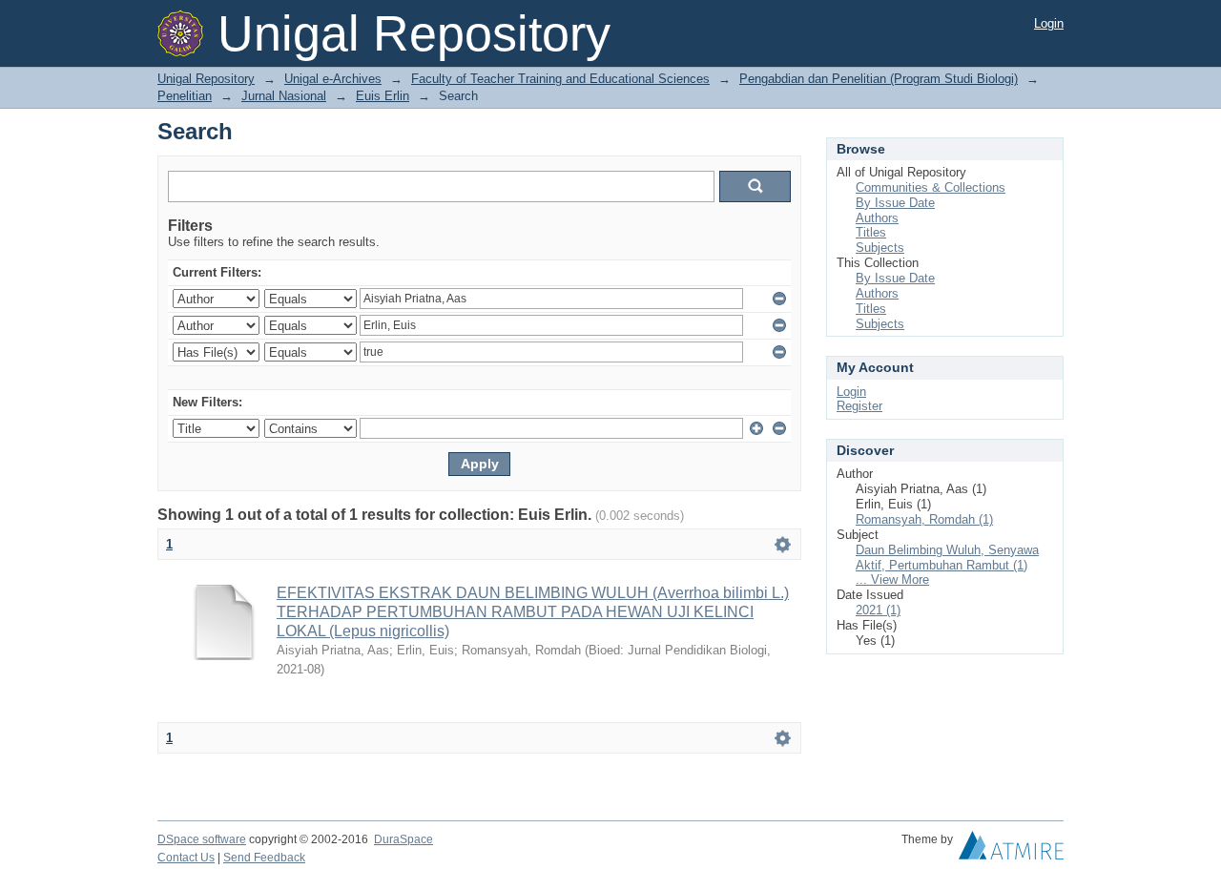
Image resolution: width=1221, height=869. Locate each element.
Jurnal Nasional (283, 96)
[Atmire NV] (1011, 850)
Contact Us (186, 857)
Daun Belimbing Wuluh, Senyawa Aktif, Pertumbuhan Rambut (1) (947, 557)
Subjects (880, 247)
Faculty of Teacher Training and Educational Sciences (560, 79)
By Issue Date (895, 203)
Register (859, 406)
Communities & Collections (930, 187)
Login (1049, 23)
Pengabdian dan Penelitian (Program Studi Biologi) (878, 79)
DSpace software (201, 839)
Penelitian (184, 96)
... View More (892, 579)
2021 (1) (878, 610)
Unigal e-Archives (333, 79)
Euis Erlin (382, 96)
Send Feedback (264, 857)
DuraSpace (403, 839)
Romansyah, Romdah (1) (924, 519)
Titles (871, 232)
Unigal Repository (206, 79)
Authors (877, 218)
